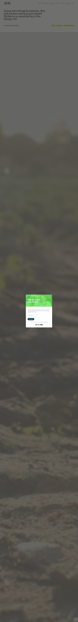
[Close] (50, 296)
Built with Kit (39, 325)
